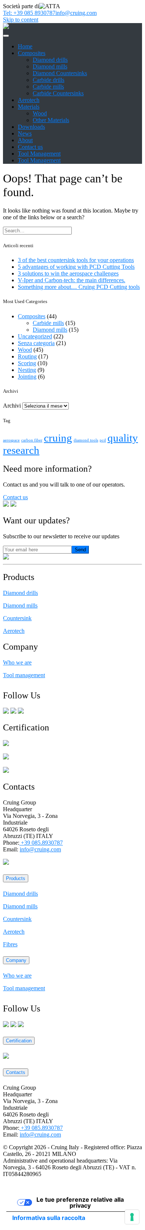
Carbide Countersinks (58, 93)
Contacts (15, 1072)
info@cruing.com (76, 13)
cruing (58, 438)
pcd (103, 440)
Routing (27, 356)
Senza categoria (36, 343)
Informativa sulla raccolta (48, 1217)
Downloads (31, 127)
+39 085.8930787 (41, 842)
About (25, 140)
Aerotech (28, 100)
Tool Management (39, 153)
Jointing (27, 376)
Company (16, 960)
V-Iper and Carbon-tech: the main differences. (71, 280)
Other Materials (51, 120)
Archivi (12, 405)
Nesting (27, 370)
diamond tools (86, 440)
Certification (19, 1040)
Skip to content (20, 19)
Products (15, 878)
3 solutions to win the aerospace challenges (68, 273)
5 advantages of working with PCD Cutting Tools (76, 267)
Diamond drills (50, 60)
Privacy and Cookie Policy (34, 1186)
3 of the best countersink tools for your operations (76, 260)
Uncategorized (35, 336)
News (25, 133)
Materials (28, 106)
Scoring (27, 363)
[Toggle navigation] (6, 36)
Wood (40, 113)
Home (25, 46)
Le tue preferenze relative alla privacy (80, 1202)
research (21, 450)
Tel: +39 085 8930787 (29, 13)
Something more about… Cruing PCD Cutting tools (79, 287)
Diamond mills (50, 66)
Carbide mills (48, 86)
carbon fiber (31, 440)
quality (122, 438)
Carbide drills (48, 80)
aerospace (11, 440)
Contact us (30, 147)
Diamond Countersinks (60, 73)
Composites (31, 53)
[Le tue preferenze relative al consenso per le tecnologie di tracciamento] (132, 1217)
